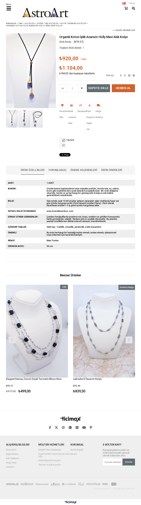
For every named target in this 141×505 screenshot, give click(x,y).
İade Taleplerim (12, 458)
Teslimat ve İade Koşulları (49, 465)
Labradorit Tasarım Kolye (87, 379)
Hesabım (10, 467)
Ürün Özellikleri (32, 170)
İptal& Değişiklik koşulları (49, 460)
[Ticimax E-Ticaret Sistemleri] (70, 502)
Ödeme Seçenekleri (83, 170)
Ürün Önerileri (111, 170)
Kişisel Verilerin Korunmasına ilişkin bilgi (54, 455)
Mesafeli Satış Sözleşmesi (49, 450)
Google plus (134, 75)
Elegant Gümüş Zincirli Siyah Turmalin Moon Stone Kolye (35, 379)
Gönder (128, 462)
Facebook (121, 75)
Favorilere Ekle (37, 339)
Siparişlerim (11, 450)
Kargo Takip (11, 463)
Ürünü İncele (53, 339)
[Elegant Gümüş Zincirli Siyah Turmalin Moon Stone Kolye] (37, 331)
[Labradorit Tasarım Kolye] (104, 331)
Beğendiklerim (12, 454)
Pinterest (129, 75)
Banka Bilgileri (76, 450)
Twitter (125, 75)
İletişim (73, 454)
